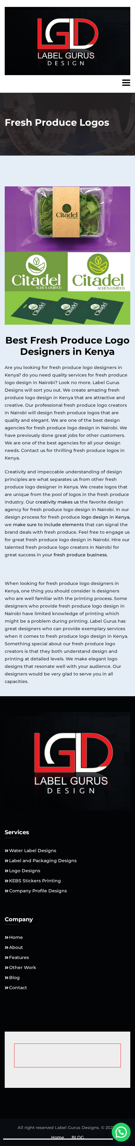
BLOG (78, 1137)
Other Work (22, 967)
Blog (14, 977)
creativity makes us (57, 502)
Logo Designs (24, 870)
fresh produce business (80, 555)
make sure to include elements (48, 524)
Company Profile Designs (38, 891)
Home (16, 937)
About (16, 947)
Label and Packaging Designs (43, 860)
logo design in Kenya (105, 517)
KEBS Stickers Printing (35, 881)
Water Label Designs (32, 850)
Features (19, 957)
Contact (18, 987)
